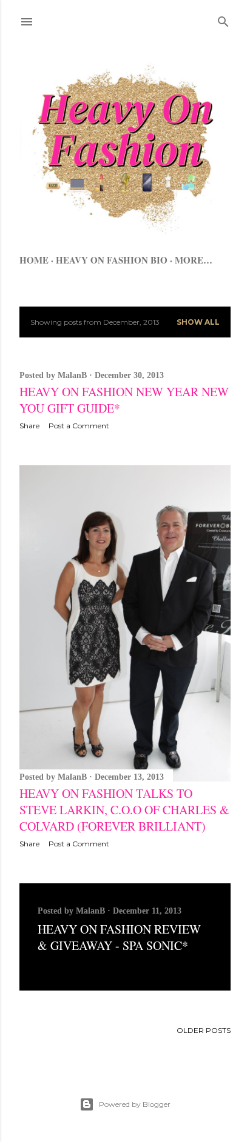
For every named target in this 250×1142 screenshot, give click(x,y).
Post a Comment (79, 425)
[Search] (223, 19)
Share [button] (29, 425)
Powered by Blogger (135, 1104)
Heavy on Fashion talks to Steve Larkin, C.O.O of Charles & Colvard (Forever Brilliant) (124, 809)
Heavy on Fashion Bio (111, 260)
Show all (198, 322)
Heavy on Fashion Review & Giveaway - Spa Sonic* (119, 937)
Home (34, 260)
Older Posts (204, 1030)
